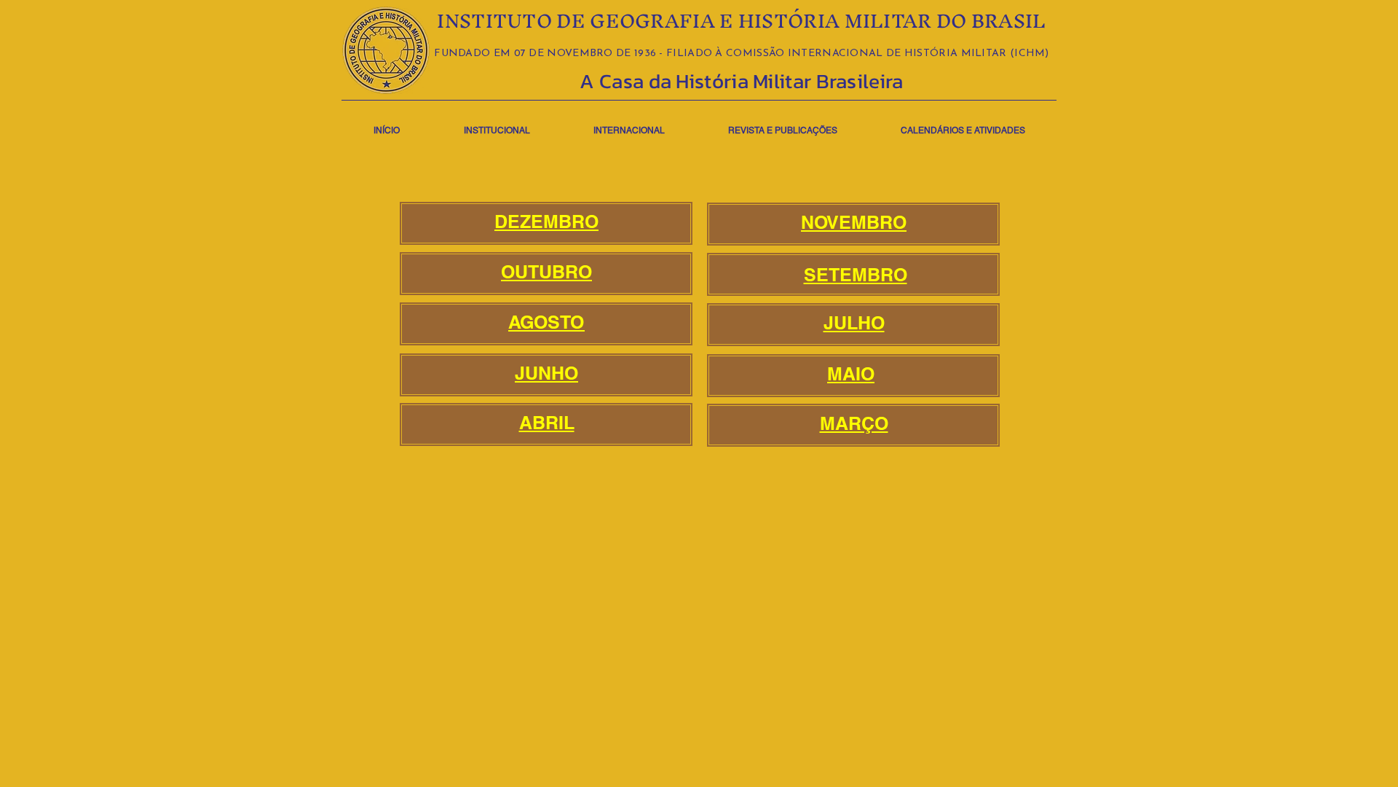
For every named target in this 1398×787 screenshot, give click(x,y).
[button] (496, 124)
